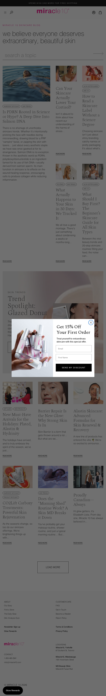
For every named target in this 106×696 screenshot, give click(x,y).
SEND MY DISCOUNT (74, 368)
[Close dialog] (90, 322)
